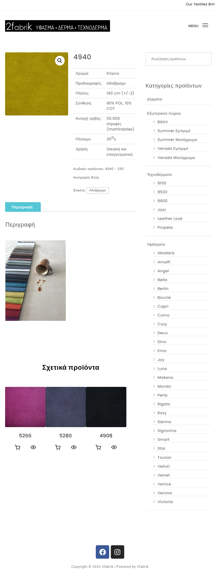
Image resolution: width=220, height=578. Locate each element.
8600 (162, 200)
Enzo (161, 350)
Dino (161, 341)
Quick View (33, 447)
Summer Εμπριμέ (173, 130)
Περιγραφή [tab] (22, 207)
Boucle (164, 297)
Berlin (162, 288)
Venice (164, 484)
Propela (165, 227)
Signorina (167, 430)
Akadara (165, 253)
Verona (164, 493)
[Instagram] (117, 552)
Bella (162, 279)
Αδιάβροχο (97, 190)
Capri (162, 306)
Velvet (163, 475)
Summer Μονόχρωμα (177, 139)
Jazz (161, 209)
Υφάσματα (156, 244)
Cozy (162, 324)
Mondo (164, 386)
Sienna (164, 421)
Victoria (165, 501)
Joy (160, 359)
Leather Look (169, 218)
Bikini (162, 122)
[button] (60, 61)
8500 (162, 192)
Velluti (163, 466)
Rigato (163, 404)
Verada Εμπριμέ (172, 148)
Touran (164, 457)
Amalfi (163, 262)
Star (161, 448)
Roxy (95, 177)
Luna (162, 368)
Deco (162, 333)
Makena (165, 377)
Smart (163, 439)
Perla (162, 395)
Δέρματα (154, 99)
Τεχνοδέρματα (159, 174)
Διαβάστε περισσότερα (17, 447)
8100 (161, 183)
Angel (163, 271)
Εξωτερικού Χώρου (164, 113)
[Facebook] (102, 552)
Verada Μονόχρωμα (176, 157)
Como (163, 315)
